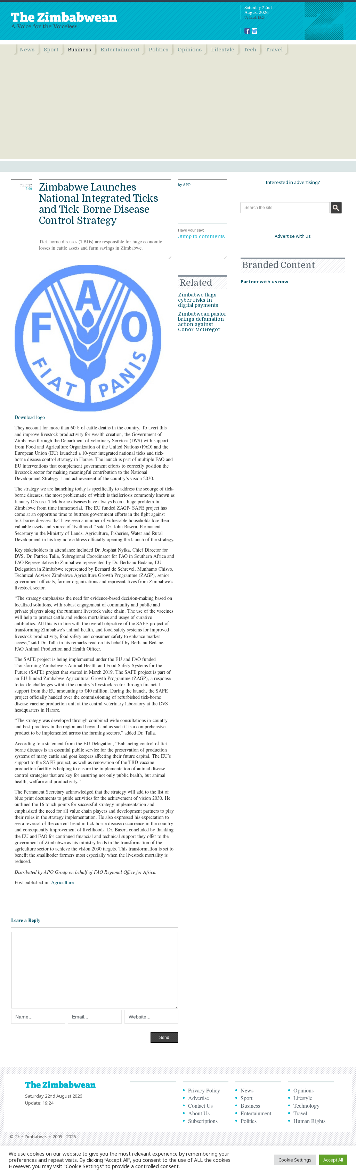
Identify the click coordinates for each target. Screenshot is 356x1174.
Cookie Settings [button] (295, 1160)
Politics (158, 50)
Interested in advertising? (293, 182)
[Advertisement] (178, 107)
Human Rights (309, 1120)
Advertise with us (293, 236)
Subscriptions (203, 1120)
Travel (274, 50)
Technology (306, 1105)
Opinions (190, 50)
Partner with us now (264, 281)
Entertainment (119, 50)
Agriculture (62, 882)
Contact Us (200, 1105)
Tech (250, 50)
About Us (199, 1113)
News (27, 50)
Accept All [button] (333, 1160)
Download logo (30, 417)
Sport (51, 50)
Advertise (198, 1097)
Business (79, 50)
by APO (184, 185)
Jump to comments (201, 236)
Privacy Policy (204, 1090)
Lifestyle (222, 50)
